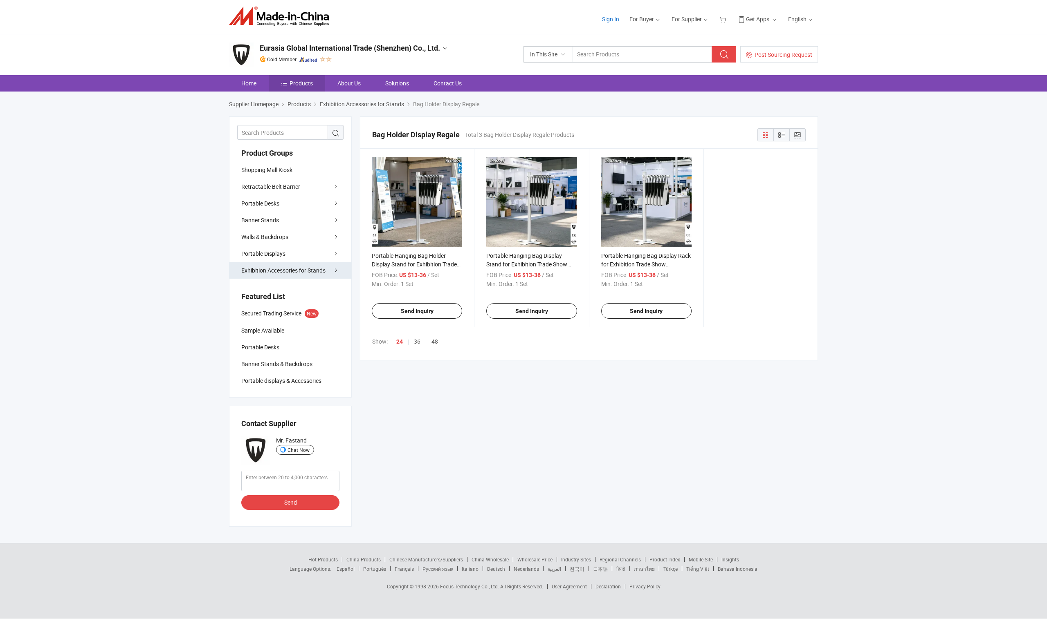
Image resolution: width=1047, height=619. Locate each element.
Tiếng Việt (697, 568)
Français (404, 568)
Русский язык (437, 568)
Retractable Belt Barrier (270, 186)
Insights (730, 559)
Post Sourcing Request (783, 54)
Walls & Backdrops (264, 237)
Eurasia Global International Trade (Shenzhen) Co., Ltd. (350, 48)
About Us (349, 83)
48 (434, 341)
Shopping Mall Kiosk (266, 170)
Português (374, 568)
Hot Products (323, 559)
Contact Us (448, 83)
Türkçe (670, 568)
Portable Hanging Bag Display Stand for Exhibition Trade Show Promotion (526, 264)
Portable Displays (263, 253)
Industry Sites (576, 559)
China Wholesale (490, 559)
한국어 (577, 568)
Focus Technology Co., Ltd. (470, 586)
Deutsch (496, 568)
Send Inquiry (417, 311)
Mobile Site (701, 559)
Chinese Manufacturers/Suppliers (426, 559)
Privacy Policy (645, 586)
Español (346, 568)
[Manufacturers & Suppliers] (281, 16)
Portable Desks (260, 203)
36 (417, 341)
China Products (363, 559)
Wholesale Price (535, 559)
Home (248, 83)
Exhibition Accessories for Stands (283, 270)
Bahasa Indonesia (737, 568)
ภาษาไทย (644, 568)
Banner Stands (260, 220)
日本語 (600, 568)
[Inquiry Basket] (723, 19)
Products (301, 83)
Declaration (608, 586)
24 (399, 341)
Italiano (470, 568)
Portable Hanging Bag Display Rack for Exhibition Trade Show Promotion (646, 264)
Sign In (610, 19)
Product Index (664, 559)
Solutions (397, 83)
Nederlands (526, 568)
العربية (554, 568)
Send (290, 502)
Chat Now (299, 450)
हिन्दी (620, 568)
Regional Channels (620, 559)
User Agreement (569, 586)
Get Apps (758, 19)
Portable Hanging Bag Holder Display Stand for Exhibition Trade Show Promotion (414, 264)
